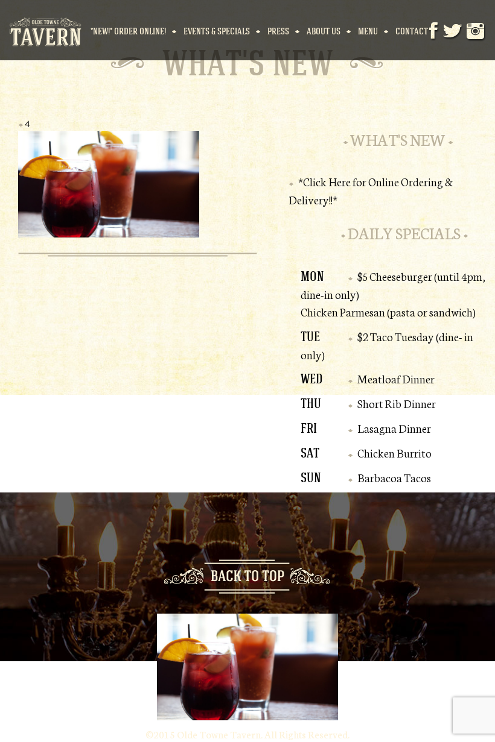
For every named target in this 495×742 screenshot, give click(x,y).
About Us (323, 31)
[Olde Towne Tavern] (45, 30)
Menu (368, 31)
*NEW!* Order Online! (128, 31)
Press (278, 31)
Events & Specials (217, 31)
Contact (411, 31)
